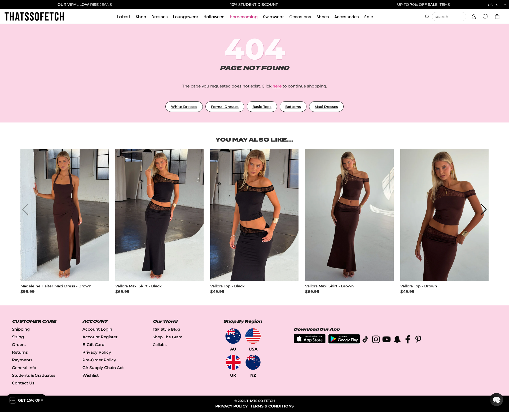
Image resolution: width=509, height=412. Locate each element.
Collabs (159, 344)
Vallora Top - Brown (418, 286)
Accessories (346, 17)
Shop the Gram (167, 337)
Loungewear (185, 17)
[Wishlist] (485, 16)
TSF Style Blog (166, 329)
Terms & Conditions (272, 406)
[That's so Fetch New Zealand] (253, 362)
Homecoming (244, 17)
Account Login (97, 329)
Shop (141, 17)
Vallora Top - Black (227, 286)
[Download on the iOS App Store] (310, 341)
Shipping (21, 329)
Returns (20, 352)
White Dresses (184, 106)
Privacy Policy (96, 352)
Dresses (159, 17)
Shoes (323, 17)
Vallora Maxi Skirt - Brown (329, 286)
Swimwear (273, 17)
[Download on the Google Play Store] (344, 342)
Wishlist (90, 375)
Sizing (18, 336)
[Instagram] (376, 340)
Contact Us (23, 382)
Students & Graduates (33, 375)
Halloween (214, 17)
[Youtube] (386, 340)
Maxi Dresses (326, 106)
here (277, 86)
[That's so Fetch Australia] (233, 336)
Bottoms (293, 106)
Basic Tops (261, 106)
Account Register (99, 336)
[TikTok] (365, 340)
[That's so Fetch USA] (253, 336)
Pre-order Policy (99, 359)
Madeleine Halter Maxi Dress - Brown (55, 286)
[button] (473, 15)
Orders (19, 344)
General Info (24, 367)
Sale (368, 17)
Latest (123, 17)
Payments (22, 359)
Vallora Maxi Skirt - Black (138, 286)
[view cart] (497, 16)
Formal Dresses (225, 106)
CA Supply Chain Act (103, 367)
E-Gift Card (93, 344)
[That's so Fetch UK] (233, 362)
